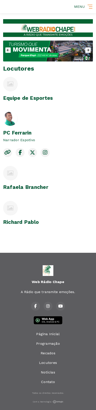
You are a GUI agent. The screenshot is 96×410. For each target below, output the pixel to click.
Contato (48, 382)
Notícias (48, 372)
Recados (48, 353)
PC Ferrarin (17, 133)
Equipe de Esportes (28, 98)
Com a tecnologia (42, 401)
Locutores (48, 363)
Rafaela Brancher (25, 187)
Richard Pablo (21, 222)
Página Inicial (48, 334)
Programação (48, 343)
